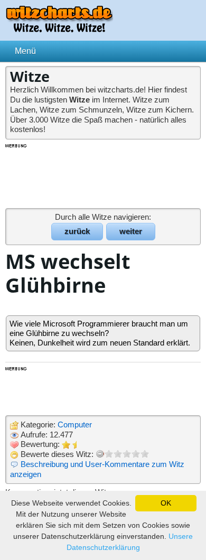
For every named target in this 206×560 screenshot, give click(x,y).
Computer (75, 424)
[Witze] (59, 29)
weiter (130, 231)
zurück (77, 231)
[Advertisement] (103, 175)
